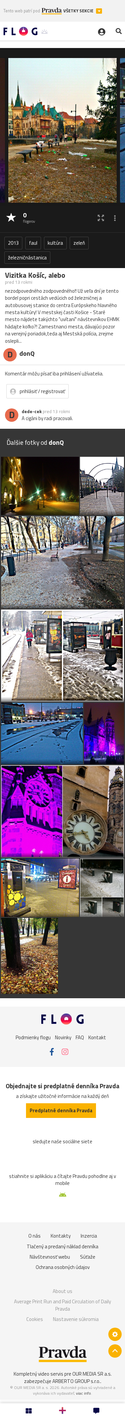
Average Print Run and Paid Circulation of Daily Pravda (62, 1305)
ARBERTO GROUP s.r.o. (76, 1381)
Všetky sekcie (78, 11)
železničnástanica (27, 257)
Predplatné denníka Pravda (61, 1110)
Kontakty (61, 1235)
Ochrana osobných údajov (63, 1267)
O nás (34, 1235)
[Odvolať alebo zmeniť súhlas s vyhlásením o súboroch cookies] (115, 1334)
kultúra (55, 243)
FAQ (80, 1037)
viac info (83, 1393)
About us (62, 1291)
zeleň (79, 243)
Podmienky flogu (33, 1037)
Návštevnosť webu (50, 1256)
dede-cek (32, 411)
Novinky (63, 1037)
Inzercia (89, 1235)
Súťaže (87, 1256)
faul (33, 243)
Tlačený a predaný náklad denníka (62, 1246)
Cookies (34, 1319)
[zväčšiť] (101, 218)
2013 (13, 243)
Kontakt (97, 1037)
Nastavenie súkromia (76, 1319)
